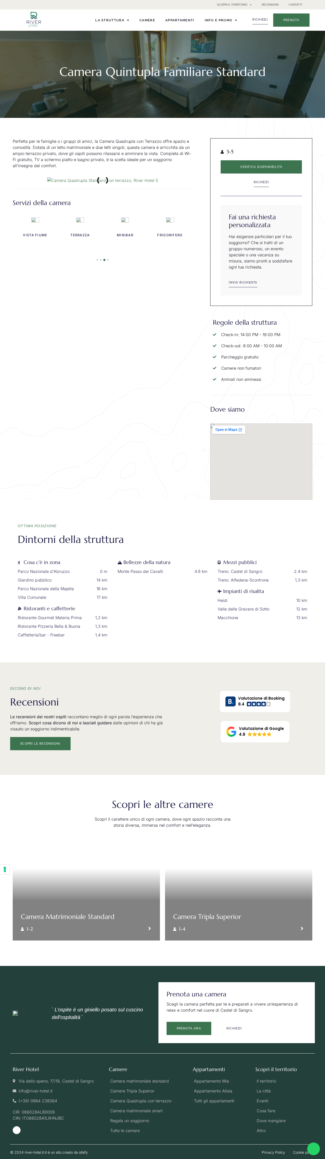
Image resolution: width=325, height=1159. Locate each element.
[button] (18, 180)
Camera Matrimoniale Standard (68, 917)
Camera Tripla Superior (207, 917)
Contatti (295, 4)
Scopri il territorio (232, 4)
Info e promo (219, 20)
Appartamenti (179, 20)
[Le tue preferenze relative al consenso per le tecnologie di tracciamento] (5, 869)
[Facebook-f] (17, 1130)
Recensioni (270, 4)
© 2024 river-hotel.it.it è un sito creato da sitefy (49, 1152)
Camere (147, 20)
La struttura (109, 20)
